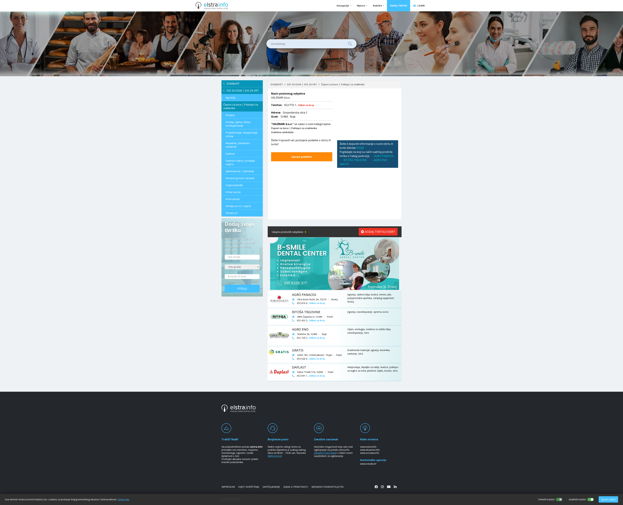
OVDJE (360, 148)
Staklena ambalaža (282, 132)
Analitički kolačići (577, 499)
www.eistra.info (368, 446)
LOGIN (420, 5)
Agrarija (230, 97)
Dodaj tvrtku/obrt (379, 232)
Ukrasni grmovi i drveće (240, 178)
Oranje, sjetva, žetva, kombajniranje (238, 123)
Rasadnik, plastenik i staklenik (238, 145)
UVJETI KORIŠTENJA (248, 486)
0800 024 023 (275, 455)
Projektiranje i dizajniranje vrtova (241, 134)
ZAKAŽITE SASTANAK (325, 452)
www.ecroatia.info (369, 452)
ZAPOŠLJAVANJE (271, 486)
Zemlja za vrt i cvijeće (238, 206)
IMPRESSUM (228, 486)
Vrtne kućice (233, 192)
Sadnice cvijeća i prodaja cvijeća (240, 162)
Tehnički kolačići (546, 499)
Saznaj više (123, 499)
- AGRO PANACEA (383, 156)
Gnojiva (230, 115)
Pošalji (242, 288)
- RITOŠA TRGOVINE (354, 160)
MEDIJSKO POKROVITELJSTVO (328, 486)
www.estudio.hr (368, 463)
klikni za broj (306, 105)
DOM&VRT (232, 83)
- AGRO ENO (380, 160)
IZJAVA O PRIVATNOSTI (295, 486)
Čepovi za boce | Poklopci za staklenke (240, 106)
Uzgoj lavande (234, 185)
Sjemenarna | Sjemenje (240, 171)
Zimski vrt (232, 213)
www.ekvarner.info (370, 449)
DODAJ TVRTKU (398, 5)
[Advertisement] (367, 114)
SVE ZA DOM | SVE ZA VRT (242, 90)
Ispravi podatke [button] (301, 157)
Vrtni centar (233, 199)
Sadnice (230, 153)
